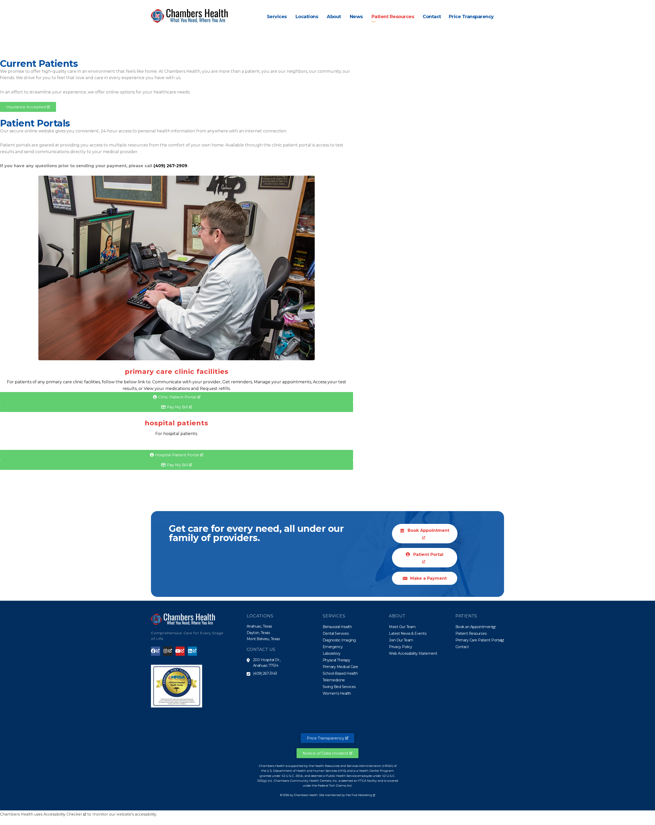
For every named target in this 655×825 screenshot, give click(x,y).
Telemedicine (334, 680)
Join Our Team (401, 640)
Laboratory (332, 653)
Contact (462, 646)
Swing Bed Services (339, 686)
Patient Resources (471, 633)
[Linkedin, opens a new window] (192, 651)
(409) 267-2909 (170, 165)
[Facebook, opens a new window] (155, 651)
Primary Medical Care (340, 666)
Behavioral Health (337, 627)
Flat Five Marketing (359, 795)
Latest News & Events (407, 633)
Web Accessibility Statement (413, 653)
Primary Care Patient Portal (478, 640)
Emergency (333, 646)
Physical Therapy (336, 660)
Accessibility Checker (62, 814)
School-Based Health (340, 673)
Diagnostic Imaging (339, 640)
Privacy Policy (400, 646)
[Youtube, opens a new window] (180, 651)
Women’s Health (337, 693)
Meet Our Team (402, 627)
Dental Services (336, 633)
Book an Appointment (474, 627)
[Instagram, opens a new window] (167, 651)
